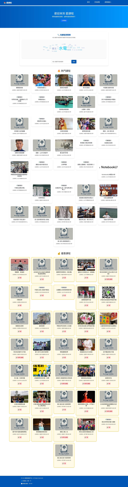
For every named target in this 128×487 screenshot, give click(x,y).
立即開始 (64, 20)
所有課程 (97, 2)
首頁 (88, 2)
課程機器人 (108, 2)
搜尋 (74, 61)
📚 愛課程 (8, 2)
